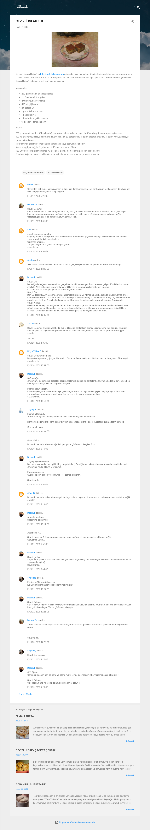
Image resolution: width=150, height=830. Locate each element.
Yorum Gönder (26, 694)
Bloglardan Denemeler (33, 172)
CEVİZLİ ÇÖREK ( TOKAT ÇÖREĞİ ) (36, 750)
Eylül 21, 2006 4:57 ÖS (37, 544)
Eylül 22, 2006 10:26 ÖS (38, 611)
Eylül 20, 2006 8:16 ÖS (37, 448)
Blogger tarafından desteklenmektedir (77, 822)
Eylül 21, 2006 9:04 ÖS (37, 569)
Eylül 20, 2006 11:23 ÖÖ (38, 431)
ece (29, 229)
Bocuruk (22, 7)
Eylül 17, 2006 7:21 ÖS (37, 196)
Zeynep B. (32, 409)
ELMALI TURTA (25, 716)
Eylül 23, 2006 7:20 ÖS (37, 687)
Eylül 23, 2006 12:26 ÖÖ (38, 642)
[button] (132, 21)
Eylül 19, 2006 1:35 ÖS (37, 221)
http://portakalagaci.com (52, 74)
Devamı (130, 741)
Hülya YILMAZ (34, 351)
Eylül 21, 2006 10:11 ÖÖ (38, 524)
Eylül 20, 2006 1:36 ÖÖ (37, 343)
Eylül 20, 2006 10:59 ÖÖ (38, 401)
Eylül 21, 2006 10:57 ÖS (38, 589)
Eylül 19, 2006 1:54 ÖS (37, 251)
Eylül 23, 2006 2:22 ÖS (37, 659)
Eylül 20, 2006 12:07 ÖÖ (38, 315)
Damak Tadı (33, 204)
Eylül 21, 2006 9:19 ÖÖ (37, 504)
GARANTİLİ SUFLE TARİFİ (31, 784)
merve (30, 184)
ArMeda (31, 493)
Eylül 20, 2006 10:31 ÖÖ (38, 365)
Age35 (30, 260)
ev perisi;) (31, 577)
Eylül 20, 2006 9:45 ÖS (37, 484)
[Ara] (138, 8)
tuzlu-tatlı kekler (55, 172)
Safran (30, 323)
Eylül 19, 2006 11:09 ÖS (38, 269)
